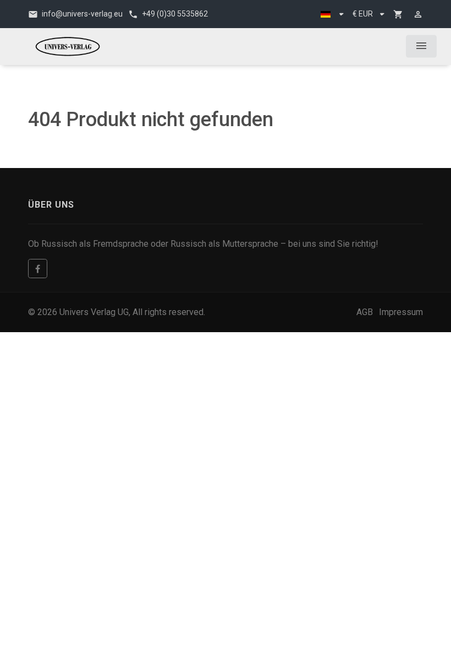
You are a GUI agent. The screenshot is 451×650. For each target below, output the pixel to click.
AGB (364, 312)
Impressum (401, 312)
